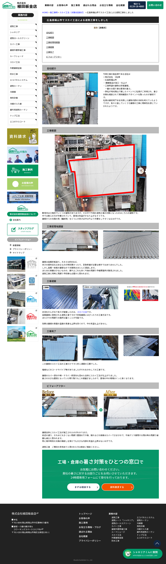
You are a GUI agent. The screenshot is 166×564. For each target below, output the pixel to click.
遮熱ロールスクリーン (19, 38)
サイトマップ (18, 252)
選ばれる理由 (89, 5)
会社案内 (16, 219)
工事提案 (50, 47)
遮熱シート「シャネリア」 (123, 520)
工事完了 (50, 52)
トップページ (85, 513)
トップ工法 (15, 115)
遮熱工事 (14, 26)
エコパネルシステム (18, 80)
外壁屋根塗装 (16, 68)
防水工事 (14, 74)
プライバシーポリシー (22, 249)
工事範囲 (50, 37)
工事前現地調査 (53, 42)
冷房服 (13, 91)
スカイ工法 (15, 62)
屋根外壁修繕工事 (18, 50)
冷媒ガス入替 (16, 103)
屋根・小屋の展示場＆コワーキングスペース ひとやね (27, 528)
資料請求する (117, 487)
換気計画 (14, 97)
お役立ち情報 (106, 5)
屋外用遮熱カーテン (18, 109)
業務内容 (49, 5)
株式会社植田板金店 (24, 513)
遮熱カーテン (16, 85)
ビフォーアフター (54, 56)
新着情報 (16, 245)
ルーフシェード (16, 56)
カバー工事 (15, 44)
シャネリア (15, 32)
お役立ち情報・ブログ (90, 527)
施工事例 (75, 5)
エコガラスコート (18, 121)
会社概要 (120, 5)
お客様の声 (62, 5)
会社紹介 (50, 32)
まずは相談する (83, 487)
